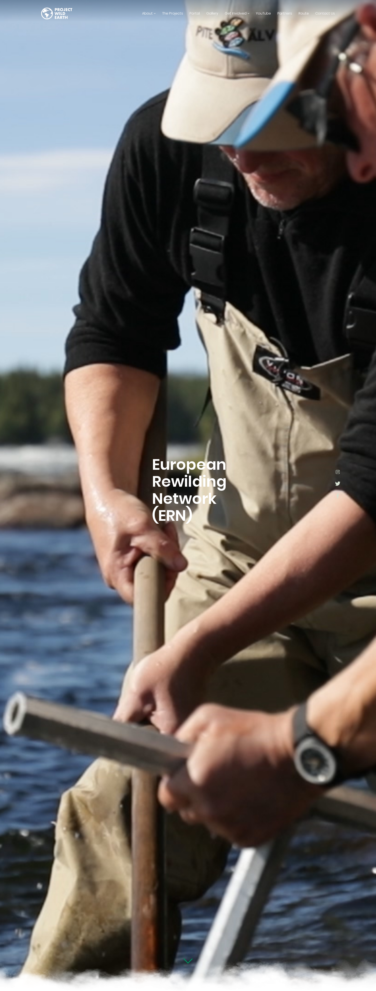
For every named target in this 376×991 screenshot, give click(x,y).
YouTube (263, 13)
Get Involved (236, 13)
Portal (195, 13)
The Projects (172, 13)
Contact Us (325, 13)
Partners (284, 13)
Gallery (212, 13)
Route (304, 13)
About (147, 13)
